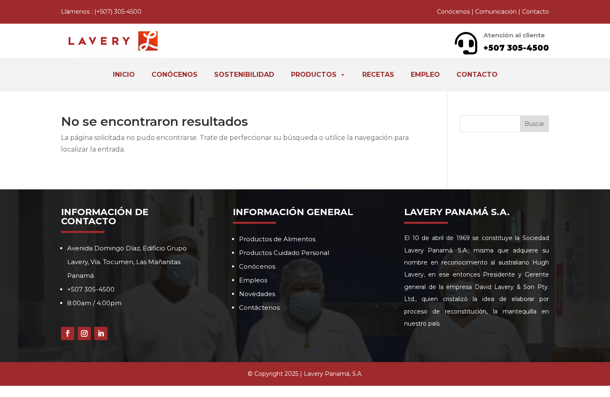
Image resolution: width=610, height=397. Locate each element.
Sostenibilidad (244, 74)
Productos (314, 74)
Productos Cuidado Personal (284, 253)
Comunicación (496, 11)
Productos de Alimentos (277, 239)
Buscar (534, 123)
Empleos (253, 280)
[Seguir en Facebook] (67, 333)
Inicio (124, 74)
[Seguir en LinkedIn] (100, 333)
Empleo (425, 74)
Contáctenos (259, 307)
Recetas (378, 74)
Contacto (535, 11)
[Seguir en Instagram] (84, 333)
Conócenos (453, 11)
